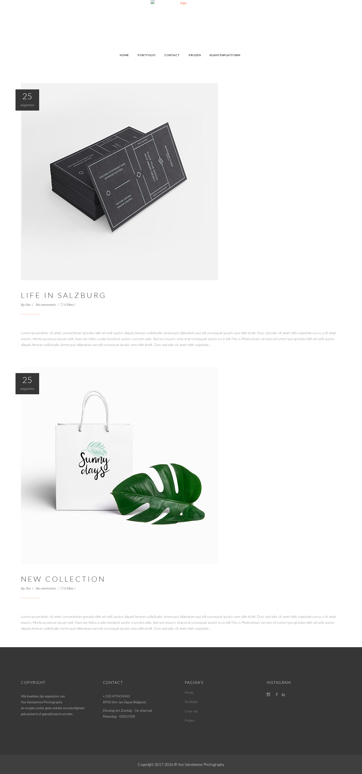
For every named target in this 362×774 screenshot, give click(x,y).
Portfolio (191, 702)
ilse (28, 305)
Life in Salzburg (63, 295)
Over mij (191, 711)
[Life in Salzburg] (119, 181)
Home (189, 692)
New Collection (63, 578)
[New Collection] (119, 465)
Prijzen (190, 720)
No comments (46, 305)
